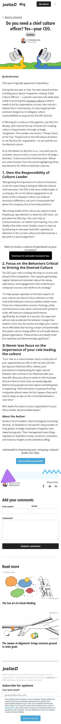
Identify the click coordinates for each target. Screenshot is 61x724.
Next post (54, 613)
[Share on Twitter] (49, 486)
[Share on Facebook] (43, 486)
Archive (30, 34)
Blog (22, 4)
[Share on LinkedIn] (56, 486)
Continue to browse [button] (30, 718)
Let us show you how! (30, 461)
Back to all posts (13, 17)
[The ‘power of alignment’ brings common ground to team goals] (30, 639)
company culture (35, 100)
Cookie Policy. (10, 707)
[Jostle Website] (9, 5)
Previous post (8, 572)
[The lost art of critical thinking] (30, 599)
